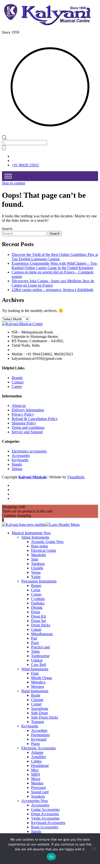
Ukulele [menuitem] (37, 568)
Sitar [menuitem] (34, 559)
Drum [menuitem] (35, 612)
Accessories (21, 455)
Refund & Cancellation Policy (35, 419)
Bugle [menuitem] (35, 695)
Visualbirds (75, 477)
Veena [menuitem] (36, 572)
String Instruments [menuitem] (35, 537)
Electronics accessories (29, 451)
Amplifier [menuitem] (38, 757)
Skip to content (13, 183)
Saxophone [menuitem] (39, 708)
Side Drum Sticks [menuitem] (44, 717)
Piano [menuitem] (35, 744)
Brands (17, 378)
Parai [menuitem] (35, 643)
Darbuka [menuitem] (37, 603)
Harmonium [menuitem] (40, 735)
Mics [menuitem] (35, 770)
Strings (17, 469)
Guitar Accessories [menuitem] (45, 809)
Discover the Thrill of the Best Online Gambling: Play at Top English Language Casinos (55, 256)
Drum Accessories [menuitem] (45, 814)
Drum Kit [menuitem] (38, 616)
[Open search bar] (4, 137)
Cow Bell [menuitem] (38, 665)
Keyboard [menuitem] (38, 739)
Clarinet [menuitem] (37, 700)
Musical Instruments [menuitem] (31, 533)
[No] (94, 848)
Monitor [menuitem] (37, 783)
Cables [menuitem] (36, 761)
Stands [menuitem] (36, 831)
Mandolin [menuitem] (38, 555)
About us (19, 405)
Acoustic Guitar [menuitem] (47, 542)
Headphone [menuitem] (40, 766)
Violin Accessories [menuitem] (45, 818)
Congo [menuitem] (36, 594)
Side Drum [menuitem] (39, 713)
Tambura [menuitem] (38, 564)
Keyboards (20, 460)
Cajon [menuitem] (35, 590)
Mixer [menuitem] (35, 779)
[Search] (4, 147)
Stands (17, 464)
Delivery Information (28, 410)
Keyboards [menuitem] (29, 726)
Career (17, 386)
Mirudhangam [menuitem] (42, 634)
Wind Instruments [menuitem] (34, 669)
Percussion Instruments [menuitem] (39, 581)
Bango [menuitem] (36, 585)
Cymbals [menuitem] (38, 599)
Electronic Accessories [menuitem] (38, 748)
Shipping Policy (24, 423)
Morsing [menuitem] (37, 686)
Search (7, 229)
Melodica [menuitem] (38, 682)
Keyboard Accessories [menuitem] (48, 823)
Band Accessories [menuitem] (44, 827)
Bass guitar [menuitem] (39, 546)
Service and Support (27, 432)
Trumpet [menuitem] (37, 722)
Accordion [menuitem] (39, 730)
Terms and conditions (28, 427)
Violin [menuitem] (36, 577)
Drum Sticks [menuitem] (40, 625)
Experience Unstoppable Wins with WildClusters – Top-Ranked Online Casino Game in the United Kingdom (55, 265)
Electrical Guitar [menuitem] (43, 550)
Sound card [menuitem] (40, 792)
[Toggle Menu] (8, 176)
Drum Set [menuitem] (38, 621)
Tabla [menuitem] (35, 651)
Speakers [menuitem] (38, 796)
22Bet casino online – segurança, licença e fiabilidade (52, 290)
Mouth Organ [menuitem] (41, 678)
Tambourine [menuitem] (40, 656)
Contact (18, 382)
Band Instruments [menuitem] (34, 691)
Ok (51, 857)
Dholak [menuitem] (36, 607)
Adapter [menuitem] (37, 752)
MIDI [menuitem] (35, 774)
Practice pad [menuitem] (40, 647)
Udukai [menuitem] (36, 660)
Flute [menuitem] (35, 673)
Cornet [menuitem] (36, 704)
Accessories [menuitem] (34, 801)
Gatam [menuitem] (36, 629)
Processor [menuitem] (38, 787)
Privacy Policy (23, 414)
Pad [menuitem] (34, 638)
